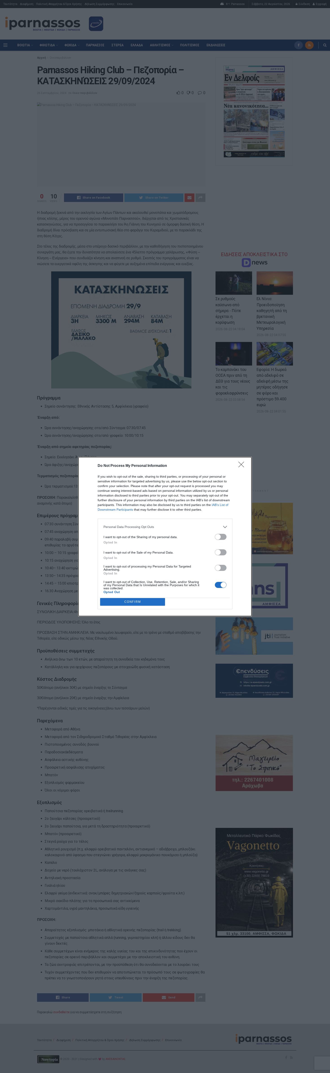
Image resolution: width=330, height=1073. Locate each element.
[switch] (221, 537)
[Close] (242, 466)
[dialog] (165, 536)
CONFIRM (132, 601)
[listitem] (165, 527)
